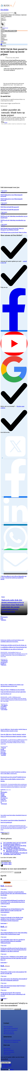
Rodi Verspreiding (9, 1052)
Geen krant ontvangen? (10, 1030)
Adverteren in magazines (11, 1042)
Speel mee (3, 57)
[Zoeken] (15, 13)
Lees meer (4, 923)
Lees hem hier (5, 861)
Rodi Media (7, 1048)
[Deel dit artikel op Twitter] (15, 458)
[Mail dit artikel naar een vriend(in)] (15, 573)
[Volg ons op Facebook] (14, 331)
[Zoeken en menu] (3, 24)
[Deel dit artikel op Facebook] (15, 497)
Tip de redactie (8, 1026)
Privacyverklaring (9, 1033)
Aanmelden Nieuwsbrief (8, 31)
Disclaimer (7, 1054)
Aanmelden (17, 872)
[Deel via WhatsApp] (15, 549)
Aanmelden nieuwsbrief (11, 1028)
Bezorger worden (9, 1032)
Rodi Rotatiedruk (9, 1050)
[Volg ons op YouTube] (14, 344)
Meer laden (5, 833)
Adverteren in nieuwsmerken (12, 1040)
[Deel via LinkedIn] (15, 525)
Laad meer (6, 882)
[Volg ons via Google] (14, 369)
